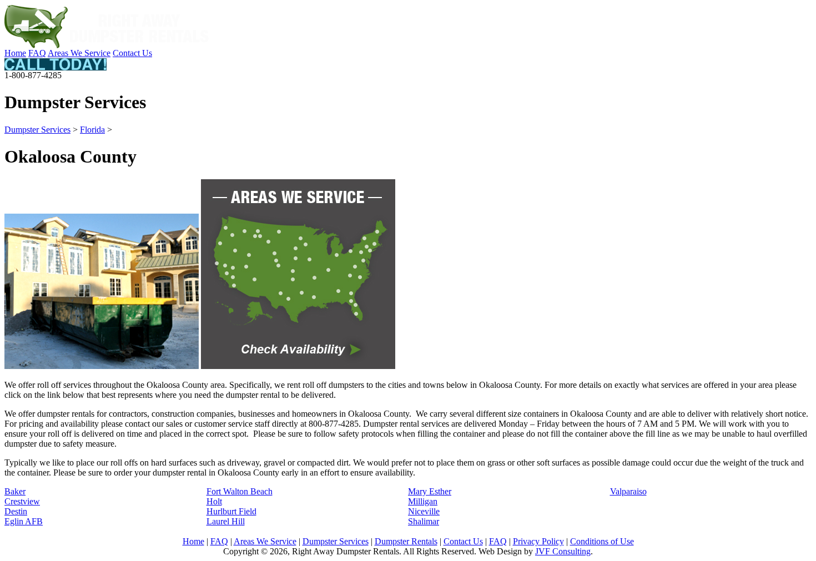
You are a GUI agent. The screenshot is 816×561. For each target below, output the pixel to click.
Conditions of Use (602, 541)
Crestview (22, 501)
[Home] (107, 45)
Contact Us (132, 53)
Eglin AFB (23, 521)
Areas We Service (79, 53)
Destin (15, 511)
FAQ (37, 53)
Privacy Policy (538, 541)
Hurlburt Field (231, 511)
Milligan (422, 501)
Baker (15, 491)
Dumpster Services (37, 129)
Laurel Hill (225, 521)
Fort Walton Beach (239, 491)
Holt (214, 501)
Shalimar (423, 521)
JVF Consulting (563, 551)
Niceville (424, 511)
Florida (92, 129)
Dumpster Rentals (406, 541)
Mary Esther (429, 491)
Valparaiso (628, 491)
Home (15, 53)
